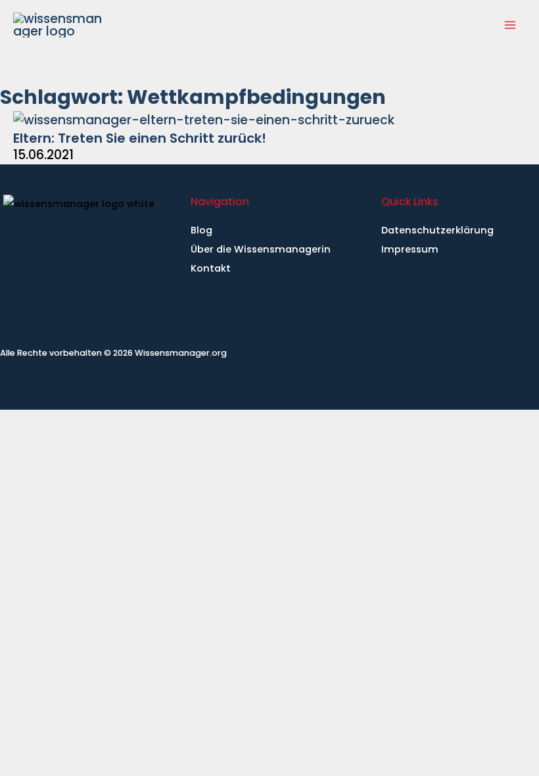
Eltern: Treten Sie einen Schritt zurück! (139, 138)
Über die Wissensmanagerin (261, 249)
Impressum (409, 249)
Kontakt (211, 268)
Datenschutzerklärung (437, 230)
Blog (201, 230)
